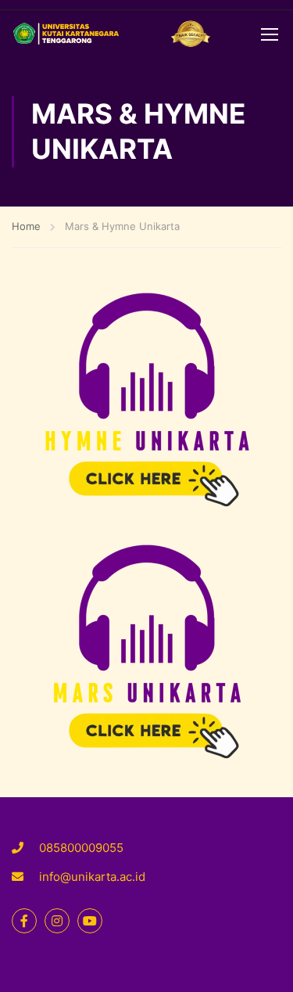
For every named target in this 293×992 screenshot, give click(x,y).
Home (26, 226)
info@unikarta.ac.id (92, 876)
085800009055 (81, 847)
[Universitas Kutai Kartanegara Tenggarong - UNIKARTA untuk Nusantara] (111, 33)
